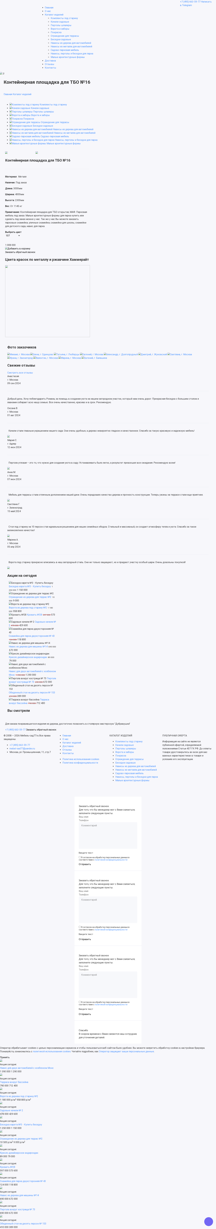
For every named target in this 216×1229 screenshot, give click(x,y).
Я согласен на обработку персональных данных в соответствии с (104, 858)
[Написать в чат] (208, 1221)
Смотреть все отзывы (20, 372)
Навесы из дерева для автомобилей (71, 43)
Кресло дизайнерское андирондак (28, 657)
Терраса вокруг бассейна (14, 1082)
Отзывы (49, 64)
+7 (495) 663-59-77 (190, 1)
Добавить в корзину (18, 248)
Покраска (56, 32)
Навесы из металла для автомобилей (71, 46)
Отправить (85, 864)
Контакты (50, 67)
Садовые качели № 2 (11, 1110)
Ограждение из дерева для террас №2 (30, 597)
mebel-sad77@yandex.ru (22, 748)
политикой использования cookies (52, 1051)
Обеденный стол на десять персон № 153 (32, 692)
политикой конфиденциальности (111, 860)
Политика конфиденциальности (80, 762)
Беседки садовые (61, 39)
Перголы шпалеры (61, 25)
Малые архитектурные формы (68, 57)
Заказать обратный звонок (20, 252)
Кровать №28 (34, 614)
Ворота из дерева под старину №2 (28, 607)
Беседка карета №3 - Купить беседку (30, 586)
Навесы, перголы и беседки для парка (72, 53)
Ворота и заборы (60, 28)
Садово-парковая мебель (65, 50)
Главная (49, 7)
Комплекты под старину (64, 18)
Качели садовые (60, 21)
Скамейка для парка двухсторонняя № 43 (32, 636)
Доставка (50, 60)
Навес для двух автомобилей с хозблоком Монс (27, 1068)
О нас (48, 11)
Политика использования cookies (80, 759)
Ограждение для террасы (65, 35)
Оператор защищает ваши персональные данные (126, 1051)
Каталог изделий (54, 14)
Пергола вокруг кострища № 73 (17, 1209)
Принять (5, 1057)
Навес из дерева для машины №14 (28, 646)
